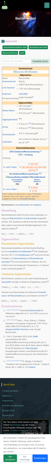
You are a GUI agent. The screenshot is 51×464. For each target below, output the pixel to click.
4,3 (16, 361)
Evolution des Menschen (13, 406)
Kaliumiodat (31, 218)
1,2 (13, 310)
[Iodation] (33, 72)
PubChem (6, 94)
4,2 (13, 361)
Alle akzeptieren (10, 458)
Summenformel (9, 81)
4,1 (11, 361)
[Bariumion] (19, 72)
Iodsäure (37, 205)
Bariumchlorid (16, 218)
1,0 (8, 310)
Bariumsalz (25, 205)
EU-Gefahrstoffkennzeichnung (23, 174)
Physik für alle (8, 415)
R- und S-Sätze (10, 189)
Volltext (32, 367)
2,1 (11, 320)
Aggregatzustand (9, 119)
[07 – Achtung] (25, 155)
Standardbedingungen (27, 199)
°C (24, 133)
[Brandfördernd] (37, 177)
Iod (16, 282)
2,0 (8, 320)
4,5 (21, 361)
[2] (26, 72)
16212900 (23, 94)
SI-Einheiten (36, 194)
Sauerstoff (5, 282)
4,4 (18, 361)
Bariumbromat (37, 258)
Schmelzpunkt (8, 134)
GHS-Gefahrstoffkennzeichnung (24, 152)
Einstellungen (40, 458)
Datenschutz (7, 401)
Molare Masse (8, 111)
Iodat (22, 53)
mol (28, 106)
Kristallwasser (24, 255)
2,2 (13, 320)
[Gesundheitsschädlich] (17, 177)
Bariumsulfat (16, 296)
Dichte (5, 127)
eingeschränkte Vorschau (17, 329)
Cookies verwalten (10, 391)
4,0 (8, 361)
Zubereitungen (31, 348)
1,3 (16, 310)
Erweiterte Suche (40, 61)
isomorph (5, 262)
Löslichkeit (7, 142)
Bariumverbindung (10, 53)
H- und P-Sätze (10, 167)
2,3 (16, 320)
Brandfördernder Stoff (38, 47)
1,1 (11, 310)
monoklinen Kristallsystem (19, 251)
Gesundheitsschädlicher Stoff (15, 47)
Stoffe (35, 336)
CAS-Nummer (8, 88)
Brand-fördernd (37, 180)
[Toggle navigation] (47, 5)
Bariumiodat (34, 310)
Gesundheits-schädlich (17, 180)
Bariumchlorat (20, 258)
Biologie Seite (8, 410)
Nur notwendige (25, 458)
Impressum (7, 396)
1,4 (18, 310)
